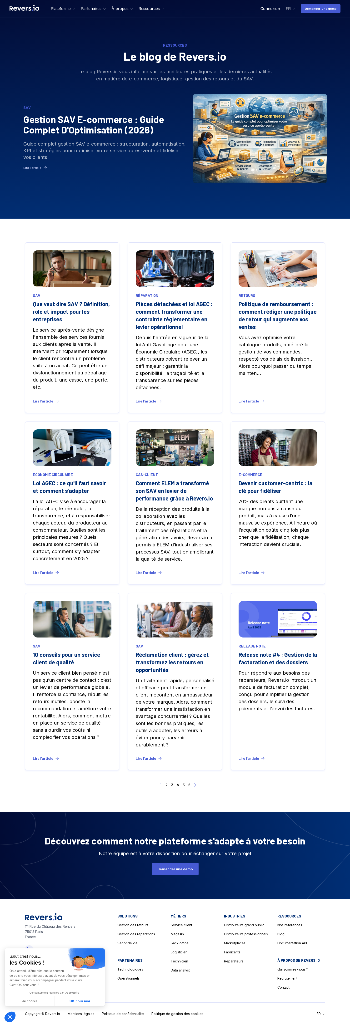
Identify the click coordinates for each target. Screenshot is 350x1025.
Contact (283, 987)
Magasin (177, 934)
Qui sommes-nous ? (292, 969)
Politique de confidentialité (123, 1014)
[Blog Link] (175, 138)
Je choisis (29, 1001)
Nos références (289, 925)
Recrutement (287, 978)
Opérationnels (128, 978)
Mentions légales (81, 1014)
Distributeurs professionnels (246, 934)
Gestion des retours (132, 925)
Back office (180, 943)
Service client (181, 925)
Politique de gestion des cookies (177, 1014)
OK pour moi (80, 1001)
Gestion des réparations (136, 934)
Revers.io (52, 1014)
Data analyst (180, 970)
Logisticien (179, 952)
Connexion (270, 8)
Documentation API (292, 943)
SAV (27, 107)
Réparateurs (233, 961)
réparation (147, 295)
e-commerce (250, 474)
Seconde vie (127, 943)
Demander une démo (320, 8)
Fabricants (232, 952)
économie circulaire (53, 474)
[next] (195, 785)
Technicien (179, 961)
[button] (63, 8)
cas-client (147, 474)
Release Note (252, 646)
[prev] (155, 785)
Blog (281, 934)
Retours (247, 295)
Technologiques (130, 969)
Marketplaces (234, 943)
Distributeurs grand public (244, 925)
